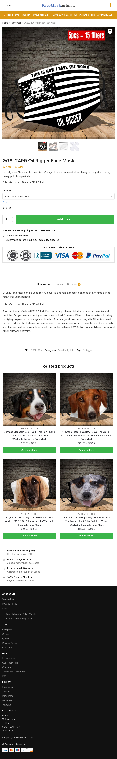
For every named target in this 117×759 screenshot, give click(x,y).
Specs (59, 284)
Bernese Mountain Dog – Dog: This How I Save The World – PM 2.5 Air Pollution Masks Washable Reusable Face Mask (29, 435)
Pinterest (7, 700)
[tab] (44, 281)
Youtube (6, 704)
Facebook (7, 686)
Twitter (6, 691)
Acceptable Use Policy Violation (22, 614)
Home (5, 22)
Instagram (7, 695)
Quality (5, 638)
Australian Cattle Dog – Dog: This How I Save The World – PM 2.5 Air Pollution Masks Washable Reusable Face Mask (86, 521)
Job (72, 350)
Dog (36, 428)
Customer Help (10, 662)
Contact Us (8, 598)
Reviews (72, 284)
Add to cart (65, 219)
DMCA (5, 608)
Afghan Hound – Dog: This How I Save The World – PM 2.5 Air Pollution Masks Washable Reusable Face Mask (29, 521)
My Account (8, 658)
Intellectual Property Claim (19, 618)
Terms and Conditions (13, 671)
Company (7, 629)
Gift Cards (7, 647)
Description (44, 284)
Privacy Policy (9, 603)
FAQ (4, 676)
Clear (5, 202)
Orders (5, 634)
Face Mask (16, 22)
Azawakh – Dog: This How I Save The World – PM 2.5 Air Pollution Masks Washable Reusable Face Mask (86, 435)
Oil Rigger (87, 350)
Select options (29, 450)
